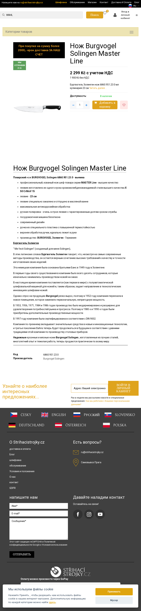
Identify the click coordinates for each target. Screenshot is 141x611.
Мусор (114, 600)
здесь (52, 602)
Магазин (92, 2)
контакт (13, 482)
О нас (12, 476)
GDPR (12, 488)
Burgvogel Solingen (53, 358)
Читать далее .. (97, 88)
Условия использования (54, 544)
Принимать (114, 591)
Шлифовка (61, 2)
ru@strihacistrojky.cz (31, 2)
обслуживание (17, 465)
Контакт (104, 2)
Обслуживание (77, 2)
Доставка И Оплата (121, 2)
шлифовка (15, 460)
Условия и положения (21, 471)
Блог (136, 2)
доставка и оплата (20, 449)
